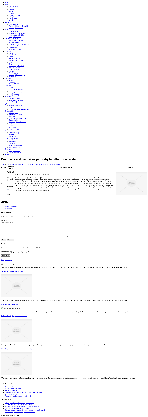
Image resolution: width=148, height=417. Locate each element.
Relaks (7, 131)
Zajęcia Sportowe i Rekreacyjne (19, 109)
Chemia (11, 71)
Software (8, 149)
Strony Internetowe (15, 152)
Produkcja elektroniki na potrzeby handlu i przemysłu (44, 164)
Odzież (11, 62)
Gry (6, 104)
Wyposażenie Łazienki (16, 60)
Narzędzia (12, 82)
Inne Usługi (12, 127)
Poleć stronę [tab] (9, 208)
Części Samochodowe (16, 89)
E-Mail (26, 216)
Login (3, 216)
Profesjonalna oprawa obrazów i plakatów (18, 408)
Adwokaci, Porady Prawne (17, 118)
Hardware (8, 78)
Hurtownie (12, 13)
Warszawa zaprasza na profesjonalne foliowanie (20, 412)
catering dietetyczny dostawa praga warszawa (19, 403)
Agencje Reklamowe (15, 98)
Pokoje (7, 29)
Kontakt (7, 154)
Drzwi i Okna (13, 31)
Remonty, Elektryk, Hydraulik (18, 26)
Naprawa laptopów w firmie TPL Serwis (12, 271)
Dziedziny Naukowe (11, 38)
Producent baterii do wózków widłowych (18, 396)
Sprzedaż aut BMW (11, 394)
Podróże (11, 134)
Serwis (11, 123)
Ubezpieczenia (13, 19)
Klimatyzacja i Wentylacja (17, 33)
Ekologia (12, 20)
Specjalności (9, 111)
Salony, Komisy (14, 95)
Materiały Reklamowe (16, 100)
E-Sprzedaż (8, 51)
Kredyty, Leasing (14, 15)
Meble (11, 57)
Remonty (8, 22)
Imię (2, 248)
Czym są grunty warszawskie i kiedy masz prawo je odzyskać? (25, 410)
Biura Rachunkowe (15, 6)
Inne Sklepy (13, 76)
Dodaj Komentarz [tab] (11, 207)
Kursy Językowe (14, 42)
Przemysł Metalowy (15, 84)
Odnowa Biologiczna (11, 138)
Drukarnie (12, 10)
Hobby (11, 107)
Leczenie (12, 143)
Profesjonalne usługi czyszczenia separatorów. (14, 316)
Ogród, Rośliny (14, 69)
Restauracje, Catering (15, 114)
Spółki (7, 4)
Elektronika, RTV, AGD (16, 66)
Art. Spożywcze (14, 73)
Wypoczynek (13, 136)
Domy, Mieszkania (15, 37)
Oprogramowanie (14, 151)
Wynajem (12, 91)
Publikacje (8, 96)
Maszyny (12, 80)
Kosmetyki (12, 142)
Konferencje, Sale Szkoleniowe (19, 44)
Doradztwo (12, 8)
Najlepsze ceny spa (6, 260)
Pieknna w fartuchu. (11, 387)
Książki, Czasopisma (15, 49)
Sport (10, 64)
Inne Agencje (13, 102)
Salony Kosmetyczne (15, 145)
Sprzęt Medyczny (14, 147)
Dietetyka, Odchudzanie (16, 140)
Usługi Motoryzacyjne (16, 93)
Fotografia (12, 116)
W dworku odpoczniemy (13, 389)
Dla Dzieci (12, 55)
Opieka (11, 125)
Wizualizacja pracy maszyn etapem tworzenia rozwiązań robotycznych (21, 349)
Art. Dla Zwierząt (14, 67)
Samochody (8, 86)
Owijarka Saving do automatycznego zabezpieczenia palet (23, 392)
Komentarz (4, 220)
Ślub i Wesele (13, 120)
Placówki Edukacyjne (16, 40)
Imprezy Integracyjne (15, 105)
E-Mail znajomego (29, 248)
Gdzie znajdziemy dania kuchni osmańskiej (18, 404)
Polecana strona (6, 252)
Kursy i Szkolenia (14, 46)
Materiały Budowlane (16, 28)
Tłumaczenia (13, 48)
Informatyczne (13, 113)
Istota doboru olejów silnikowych (10, 304)
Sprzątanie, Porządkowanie (17, 122)
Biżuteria (12, 53)
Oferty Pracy (13, 17)
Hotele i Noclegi (14, 133)
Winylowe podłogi (11, 390)
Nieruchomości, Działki (16, 35)
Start (6, 2)
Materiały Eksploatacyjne (17, 75)
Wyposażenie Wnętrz (15, 58)
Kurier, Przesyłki (14, 129)
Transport (12, 87)
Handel (11, 11)
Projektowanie (13, 24)
